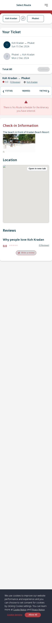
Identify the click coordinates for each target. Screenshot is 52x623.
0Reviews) (15, 82)
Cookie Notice (19, 609)
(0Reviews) (44, 245)
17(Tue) (9, 90)
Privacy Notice (38, 609)
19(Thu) (43, 90)
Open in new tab (37, 168)
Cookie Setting (14, 614)
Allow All (33, 614)
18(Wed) (26, 90)
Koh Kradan (32, 82)
